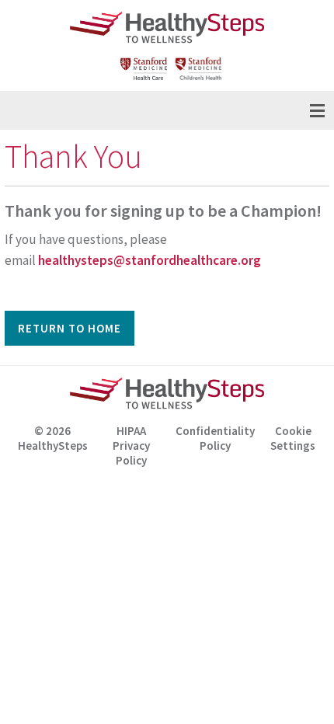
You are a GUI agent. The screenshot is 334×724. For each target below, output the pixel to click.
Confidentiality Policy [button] (215, 438)
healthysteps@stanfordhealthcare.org (149, 260)
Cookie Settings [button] (292, 438)
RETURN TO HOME (69, 328)
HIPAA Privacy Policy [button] (131, 440)
